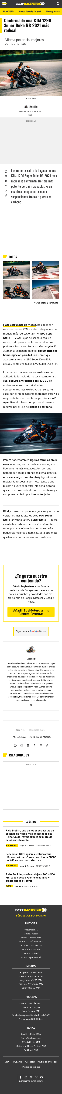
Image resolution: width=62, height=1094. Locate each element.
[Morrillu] (26, 106)
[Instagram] (31, 705)
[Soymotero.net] (31, 910)
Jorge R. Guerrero (27, 846)
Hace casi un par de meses (19, 324)
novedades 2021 (37, 730)
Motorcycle (46, 346)
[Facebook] (6, 185)
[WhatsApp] (6, 171)
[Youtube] (41, 1077)
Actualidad (19, 737)
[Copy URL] (6, 195)
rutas (8, 886)
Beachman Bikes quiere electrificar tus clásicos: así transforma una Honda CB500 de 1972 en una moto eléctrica (31, 857)
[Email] (6, 176)
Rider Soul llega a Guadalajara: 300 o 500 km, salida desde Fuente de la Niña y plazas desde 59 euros (30, 877)
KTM (23, 730)
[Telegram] (6, 180)
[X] (6, 190)
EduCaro (18, 886)
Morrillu (33, 106)
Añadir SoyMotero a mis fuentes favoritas (31, 612)
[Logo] (30, 3)
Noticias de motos (40, 737)
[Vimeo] (36, 1077)
